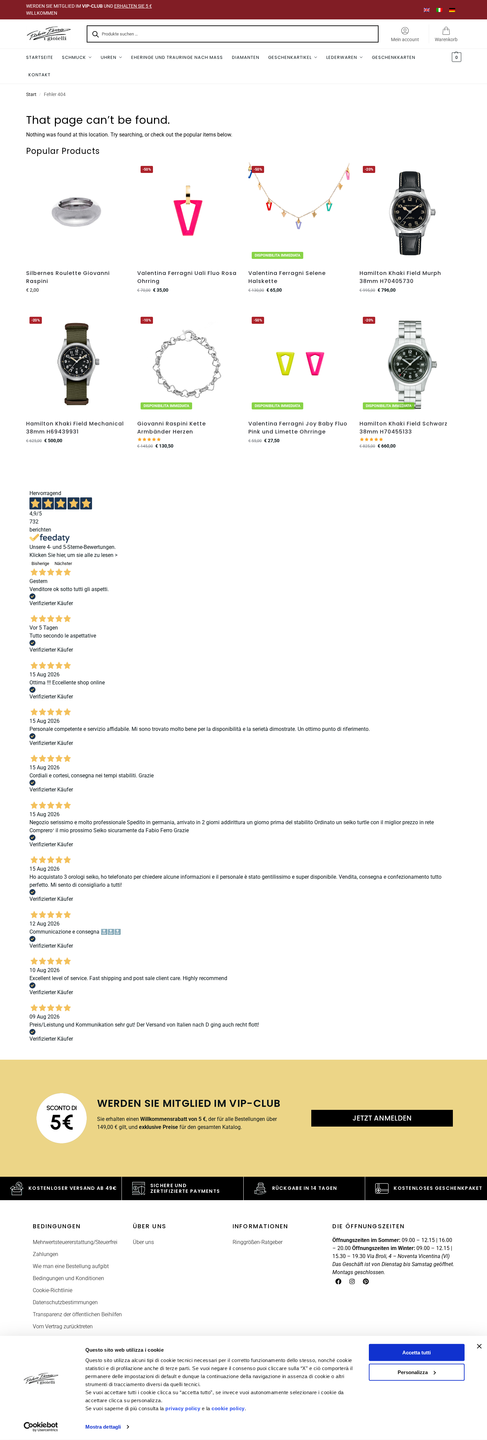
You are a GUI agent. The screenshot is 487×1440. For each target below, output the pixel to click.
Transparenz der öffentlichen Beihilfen (77, 1314)
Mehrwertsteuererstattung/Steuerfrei (75, 1242)
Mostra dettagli (103, 1427)
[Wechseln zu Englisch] (426, 9)
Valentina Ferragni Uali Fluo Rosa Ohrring (187, 277)
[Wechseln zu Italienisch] (439, 9)
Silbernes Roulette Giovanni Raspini (68, 277)
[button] (455, 57)
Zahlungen (45, 1254)
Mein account (405, 39)
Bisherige (40, 563)
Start (31, 94)
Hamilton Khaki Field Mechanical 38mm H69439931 (75, 428)
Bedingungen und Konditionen (68, 1278)
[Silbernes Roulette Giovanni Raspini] (76, 213)
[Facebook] (338, 1281)
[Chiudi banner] (479, 1346)
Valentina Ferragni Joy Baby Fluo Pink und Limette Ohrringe (297, 428)
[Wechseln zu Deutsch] (452, 9)
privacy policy (182, 1408)
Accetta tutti (416, 1352)
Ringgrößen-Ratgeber (257, 1242)
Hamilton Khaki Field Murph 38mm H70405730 (400, 277)
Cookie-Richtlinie (52, 1290)
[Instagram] (352, 1281)
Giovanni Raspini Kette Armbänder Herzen (171, 428)
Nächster (63, 563)
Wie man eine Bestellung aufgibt (71, 1266)
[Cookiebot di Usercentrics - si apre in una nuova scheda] (40, 1427)
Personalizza (413, 1372)
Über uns (143, 1242)
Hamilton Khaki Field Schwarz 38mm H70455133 (403, 428)
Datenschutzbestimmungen (65, 1302)
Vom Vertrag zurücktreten (63, 1326)
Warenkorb (446, 39)
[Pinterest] (366, 1281)
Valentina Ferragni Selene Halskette (287, 277)
